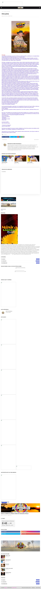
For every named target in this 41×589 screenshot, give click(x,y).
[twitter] (10, 534)
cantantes (5, 11)
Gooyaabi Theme (14, 587)
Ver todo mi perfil (8, 312)
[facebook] (10, 531)
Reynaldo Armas (8, 572)
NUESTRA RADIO (3, 209)
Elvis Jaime (16, 162)
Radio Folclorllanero (17, 143)
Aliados (19, 259)
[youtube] (30, 534)
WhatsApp (33, 587)
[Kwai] (10, 538)
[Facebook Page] (30, 536)
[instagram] (30, 531)
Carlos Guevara (4, 162)
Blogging (5, 587)
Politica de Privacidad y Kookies (26, 587)
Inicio (2, 11)
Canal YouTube (38, 587)
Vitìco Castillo (29, 162)
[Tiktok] (10, 536)
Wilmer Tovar (8, 555)
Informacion (19, 583)
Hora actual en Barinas (8, 521)
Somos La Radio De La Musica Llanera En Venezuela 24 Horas (14, 513)
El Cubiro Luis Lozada (9, 568)
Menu (2, 210)
